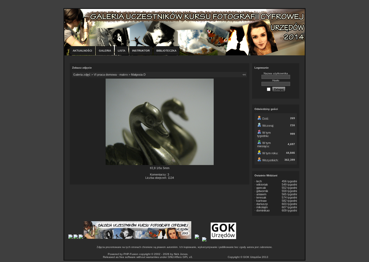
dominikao (263, 210)
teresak (261, 197)
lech (259, 181)
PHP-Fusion (130, 254)
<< (244, 74)
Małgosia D (138, 74)
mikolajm (262, 207)
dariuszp (262, 204)
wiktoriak (262, 184)
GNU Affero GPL (178, 257)
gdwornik (262, 191)
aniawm (261, 194)
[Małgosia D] (160, 164)
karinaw (261, 200)
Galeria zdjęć (81, 74)
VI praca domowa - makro (111, 74)
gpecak (261, 187)
